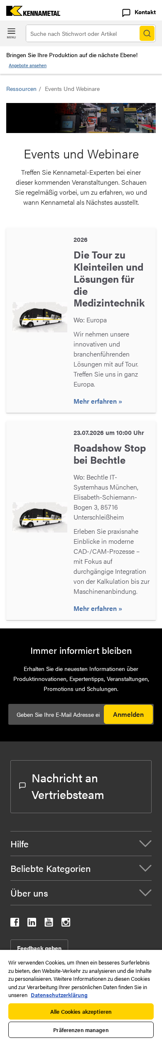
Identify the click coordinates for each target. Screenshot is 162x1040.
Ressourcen (21, 88)
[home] (30, 13)
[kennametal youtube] (48, 924)
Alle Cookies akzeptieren (81, 1011)
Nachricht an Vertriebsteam (68, 785)
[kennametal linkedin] (31, 924)
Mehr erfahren (96, 400)
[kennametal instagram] (65, 924)
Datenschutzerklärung (59, 995)
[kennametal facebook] (14, 924)
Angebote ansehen (28, 65)
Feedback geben (39, 948)
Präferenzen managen (80, 1030)
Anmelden (128, 714)
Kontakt (145, 12)
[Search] (147, 33)
